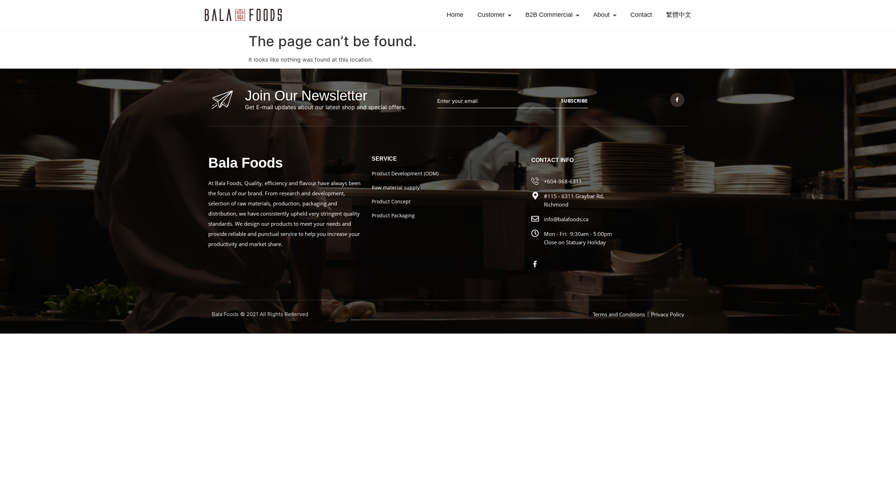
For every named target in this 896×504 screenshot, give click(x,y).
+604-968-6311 (563, 181)
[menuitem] (678, 15)
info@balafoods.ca (566, 219)
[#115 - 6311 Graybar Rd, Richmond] (535, 196)
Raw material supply (396, 187)
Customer (491, 14)
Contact (641, 14)
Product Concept (391, 201)
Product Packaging (393, 215)
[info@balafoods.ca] (535, 219)
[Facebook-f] (677, 100)
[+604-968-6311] (535, 181)
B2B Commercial (549, 14)
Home (455, 14)
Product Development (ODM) (405, 173)
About (601, 14)
